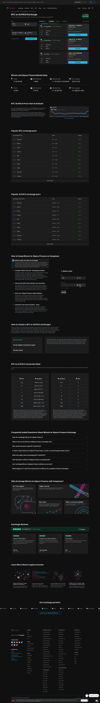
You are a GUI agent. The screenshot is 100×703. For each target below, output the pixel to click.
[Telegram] (14, 642)
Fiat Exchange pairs (63, 667)
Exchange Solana (46, 640)
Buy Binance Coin (62, 638)
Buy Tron (60, 647)
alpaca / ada (55, 239)
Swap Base (77, 649)
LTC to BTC (45, 689)
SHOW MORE (50, 180)
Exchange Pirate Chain (47, 666)
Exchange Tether (46, 636)
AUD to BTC (61, 676)
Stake (76, 661)
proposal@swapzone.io (16, 656)
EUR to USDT (61, 680)
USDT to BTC (45, 678)
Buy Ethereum (61, 634)
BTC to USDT (45, 691)
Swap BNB (77, 634)
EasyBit (28, 672)
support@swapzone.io (16, 653)
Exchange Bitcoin (24, 11)
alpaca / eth (55, 203)
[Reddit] (17, 642)
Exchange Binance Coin (47, 638)
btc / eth (54, 139)
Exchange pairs (46, 669)
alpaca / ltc (55, 215)
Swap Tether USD (78, 638)
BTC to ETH (45, 680)
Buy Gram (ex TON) (62, 653)
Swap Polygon (77, 645)
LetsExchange (29, 670)
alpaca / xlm (55, 227)
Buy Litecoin (61, 651)
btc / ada (54, 176)
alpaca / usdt (56, 223)
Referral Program (30, 650)
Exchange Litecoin (46, 653)
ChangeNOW (29, 655)
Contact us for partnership (49, 613)
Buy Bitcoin (61, 632)
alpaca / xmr (55, 207)
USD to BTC (61, 687)
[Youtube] (12, 645)
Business (29, 641)
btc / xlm (54, 163)
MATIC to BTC (45, 687)
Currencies (17, 11)
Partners (29, 653)
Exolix (28, 664)
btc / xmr (55, 143)
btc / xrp (54, 155)
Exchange (78, 34)
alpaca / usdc (56, 235)
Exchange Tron (46, 649)
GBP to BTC (61, 674)
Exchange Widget (30, 643)
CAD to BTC (61, 678)
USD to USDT (61, 689)
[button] (92, 8)
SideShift (29, 666)
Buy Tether (61, 636)
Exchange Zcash (46, 662)
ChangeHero (29, 668)
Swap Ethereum (78, 632)
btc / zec (54, 147)
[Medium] (14, 645)
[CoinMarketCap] (17, 645)
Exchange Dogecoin (46, 645)
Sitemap (76, 652)
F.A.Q (28, 638)
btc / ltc (54, 151)
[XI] (12, 642)
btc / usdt (55, 159)
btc (66, 118)
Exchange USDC (46, 658)
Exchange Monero (46, 651)
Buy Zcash (61, 660)
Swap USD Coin (77, 640)
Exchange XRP (45, 647)
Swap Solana (77, 636)
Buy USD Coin (61, 658)
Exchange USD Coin (46, 660)
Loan (75, 663)
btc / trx (54, 168)
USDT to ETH (45, 676)
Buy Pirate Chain (62, 664)
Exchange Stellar (46, 664)
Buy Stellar (61, 662)
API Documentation (30, 648)
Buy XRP (60, 645)
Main (12, 11)
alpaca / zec (55, 211)
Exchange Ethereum (46, 634)
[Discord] (19, 642)
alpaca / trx (55, 231)
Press (28, 634)
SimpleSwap (29, 659)
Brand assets (29, 636)
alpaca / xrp (55, 219)
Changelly (29, 657)
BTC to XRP (45, 674)
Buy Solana (61, 640)
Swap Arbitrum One (78, 647)
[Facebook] (22, 642)
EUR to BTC (61, 669)
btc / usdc (55, 172)
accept (84, 700)
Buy (75, 656)
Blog (28, 632)
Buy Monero (61, 649)
